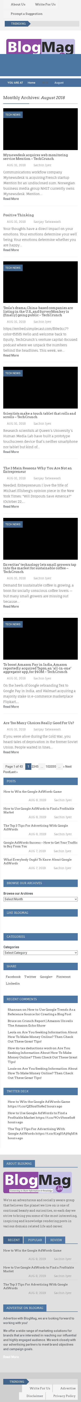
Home (31, 82)
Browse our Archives (18, 893)
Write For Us (45, 4)
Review (55, 1240)
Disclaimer (35, 1396)
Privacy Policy (64, 1396)
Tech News (13, 114)
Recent (13, 1240)
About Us (18, 4)
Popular (34, 1240)
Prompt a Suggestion (27, 13)
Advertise (68, 1388)
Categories (11, 947)
